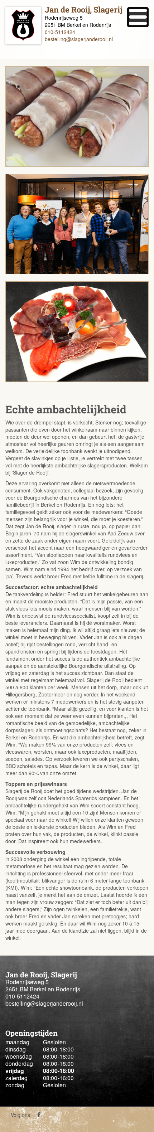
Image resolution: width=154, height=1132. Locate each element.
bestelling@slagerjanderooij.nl (79, 39)
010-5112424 (60, 31)
